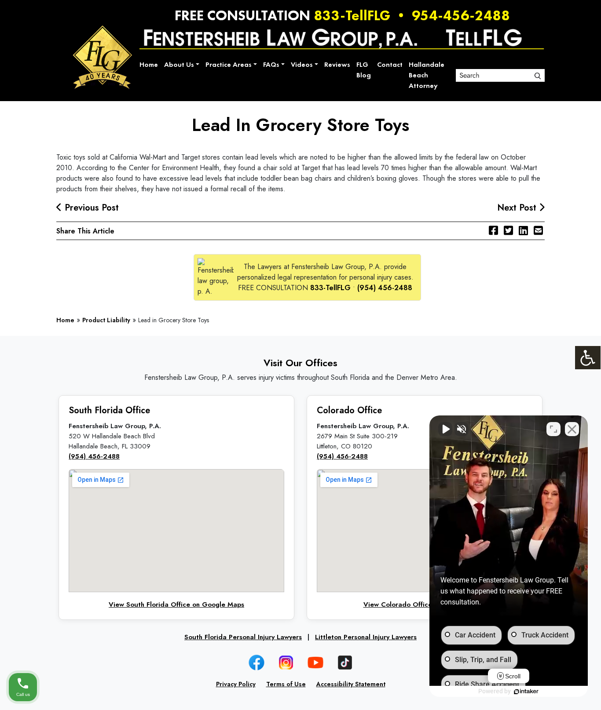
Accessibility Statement (350, 684)
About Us (179, 64)
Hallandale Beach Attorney (426, 75)
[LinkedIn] (523, 231)
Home (148, 64)
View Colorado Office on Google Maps (424, 604)
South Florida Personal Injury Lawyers (243, 637)
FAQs (271, 64)
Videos (302, 64)
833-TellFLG (352, 15)
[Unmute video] (445, 429)
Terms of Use (286, 684)
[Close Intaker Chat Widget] (572, 429)
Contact (390, 64)
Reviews (337, 64)
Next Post (518, 207)
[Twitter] (508, 231)
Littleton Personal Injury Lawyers (366, 637)
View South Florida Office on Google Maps (176, 604)
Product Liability (106, 320)
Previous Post (90, 207)
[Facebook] (493, 231)
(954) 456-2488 (384, 288)
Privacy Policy (236, 684)
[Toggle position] (553, 429)
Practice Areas (228, 64)
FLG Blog (363, 69)
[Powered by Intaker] (526, 691)
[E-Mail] (538, 231)
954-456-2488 (461, 15)
